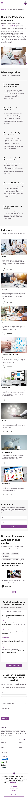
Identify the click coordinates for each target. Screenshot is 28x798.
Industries (3, 742)
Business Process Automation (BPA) (9, 25)
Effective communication (14, 611)
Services (3, 745)
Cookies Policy (13, 782)
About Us (21, 745)
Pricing (2, 747)
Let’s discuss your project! (14, 665)
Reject (14, 790)
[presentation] (13, 592)
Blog (20, 750)
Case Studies (4, 752)
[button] (2, 3)
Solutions (3, 750)
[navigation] (25, 3)
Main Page (21, 742)
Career (20, 747)
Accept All (14, 786)
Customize (14, 795)
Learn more (8, 586)
